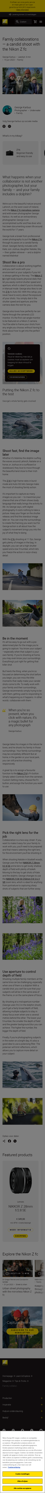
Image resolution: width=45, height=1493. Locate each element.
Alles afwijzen (22, 1481)
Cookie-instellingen (23, 1474)
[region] (22, 1462)
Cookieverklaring (14, 1467)
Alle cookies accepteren (22, 1488)
